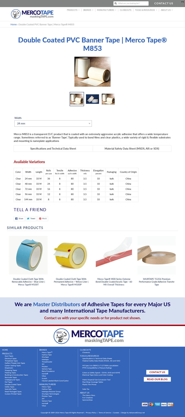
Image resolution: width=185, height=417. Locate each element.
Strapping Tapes (11, 370)
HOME (5, 350)
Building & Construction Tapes (16, 375)
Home (14, 24)
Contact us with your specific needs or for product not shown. (92, 318)
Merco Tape (46, 387)
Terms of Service (105, 413)
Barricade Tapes (11, 377)
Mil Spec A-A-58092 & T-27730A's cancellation (100, 365)
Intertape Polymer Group (51, 391)
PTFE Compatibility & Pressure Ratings (97, 368)
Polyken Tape (47, 396)
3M (43, 364)
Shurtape (45, 357)
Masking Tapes (10, 373)
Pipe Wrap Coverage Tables (92, 382)
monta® (45, 374)
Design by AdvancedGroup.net (133, 413)
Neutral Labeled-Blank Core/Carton (55, 381)
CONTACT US (157, 372)
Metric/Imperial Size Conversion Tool (96, 380)
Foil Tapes (8, 382)
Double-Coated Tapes (13, 384)
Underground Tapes (12, 380)
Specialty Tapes (10, 389)
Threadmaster (47, 362)
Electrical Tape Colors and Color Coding (97, 375)
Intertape (45, 359)
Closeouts (86, 352)
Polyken (45, 366)
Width (18, 117)
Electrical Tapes (10, 358)
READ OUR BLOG (157, 379)
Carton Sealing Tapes (13, 365)
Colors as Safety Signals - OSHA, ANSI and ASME (101, 373)
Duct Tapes (9, 356)
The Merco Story (88, 395)
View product (28, 258)
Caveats (116, 413)
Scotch (44, 378)
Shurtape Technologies (50, 394)
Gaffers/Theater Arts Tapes (15, 363)
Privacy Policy (91, 413)
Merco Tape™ (47, 352)
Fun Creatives (87, 397)
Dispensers (9, 368)
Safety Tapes (9, 387)
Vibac (44, 376)
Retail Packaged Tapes (13, 391)
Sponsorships (87, 400)
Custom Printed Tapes (13, 394)
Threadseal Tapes (11, 361)
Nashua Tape (47, 355)
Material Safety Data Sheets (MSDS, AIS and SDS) (101, 361)
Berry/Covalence (48, 371)
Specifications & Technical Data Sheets (97, 358)
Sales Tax (85, 389)
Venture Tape (47, 369)
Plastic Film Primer (89, 384)
